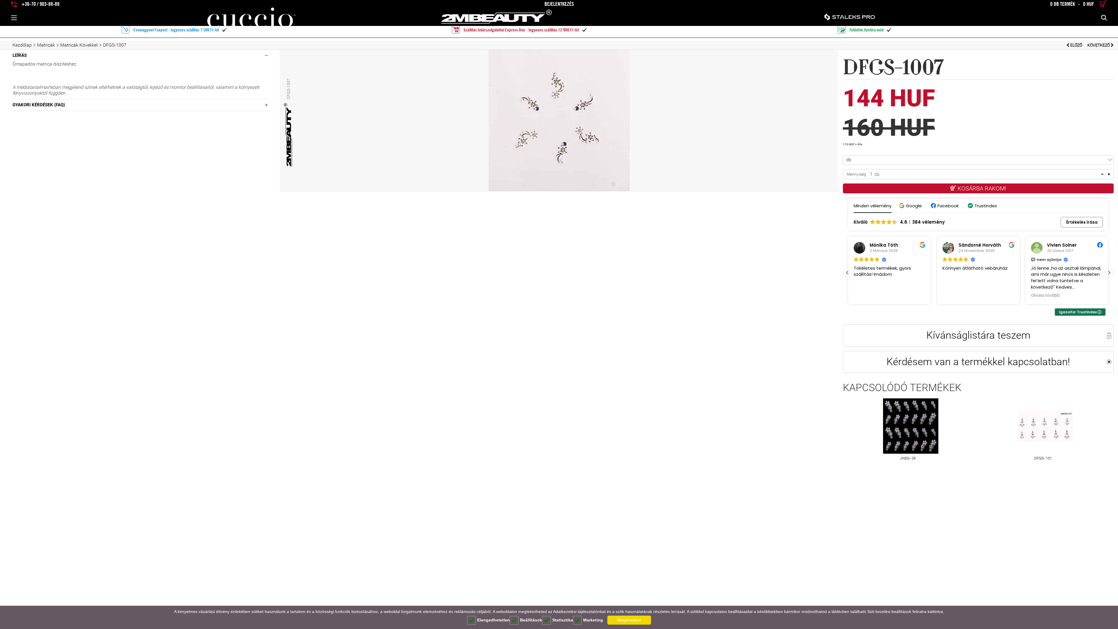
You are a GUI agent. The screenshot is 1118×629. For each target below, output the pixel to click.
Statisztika (562, 620)
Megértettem (629, 620)
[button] (911, 205)
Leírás (20, 55)
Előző (1076, 45)
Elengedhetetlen (493, 620)
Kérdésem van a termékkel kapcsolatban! (978, 361)
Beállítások (531, 620)
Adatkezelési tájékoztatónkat (579, 611)
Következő (1099, 45)
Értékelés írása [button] (1082, 222)
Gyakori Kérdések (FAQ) (39, 104)
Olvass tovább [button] (1045, 295)
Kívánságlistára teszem (978, 335)
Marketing (593, 620)
